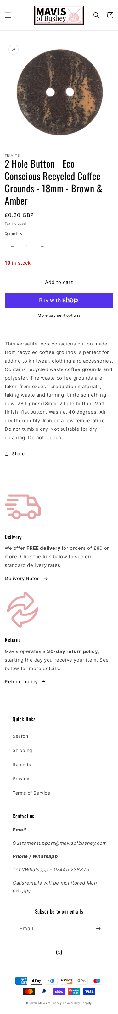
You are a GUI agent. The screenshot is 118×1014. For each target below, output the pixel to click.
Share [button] (18, 453)
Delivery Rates (22, 578)
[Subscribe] (98, 928)
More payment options (59, 315)
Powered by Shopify (77, 1003)
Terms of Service (31, 792)
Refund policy (21, 682)
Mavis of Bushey (50, 1003)
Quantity (13, 233)
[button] (8, 15)
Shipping (22, 750)
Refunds (22, 764)
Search (20, 736)
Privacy (21, 778)
